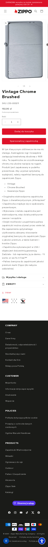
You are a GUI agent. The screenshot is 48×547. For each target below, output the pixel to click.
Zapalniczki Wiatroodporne (18, 450)
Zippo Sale (10, 486)
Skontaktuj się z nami (15, 354)
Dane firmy (10, 339)
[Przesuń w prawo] (30, 86)
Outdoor (9, 468)
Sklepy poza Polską (14, 366)
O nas (8, 333)
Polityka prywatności (37, 541)
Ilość (4, 117)
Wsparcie (9, 401)
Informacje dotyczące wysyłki (19, 389)
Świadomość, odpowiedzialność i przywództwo (21, 346)
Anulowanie (10, 395)
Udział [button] (8, 293)
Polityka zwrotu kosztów (29, 537)
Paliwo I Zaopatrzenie (15, 474)
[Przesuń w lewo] (18, 86)
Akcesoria (10, 480)
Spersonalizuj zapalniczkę (24, 141)
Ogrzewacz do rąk (14, 462)
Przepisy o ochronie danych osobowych (18, 425)
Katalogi (9, 492)
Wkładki (9, 456)
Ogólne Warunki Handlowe (17, 433)
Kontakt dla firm (13, 360)
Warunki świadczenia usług (16, 541)
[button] (5, 11)
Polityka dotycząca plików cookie (21, 418)
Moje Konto (10, 383)
